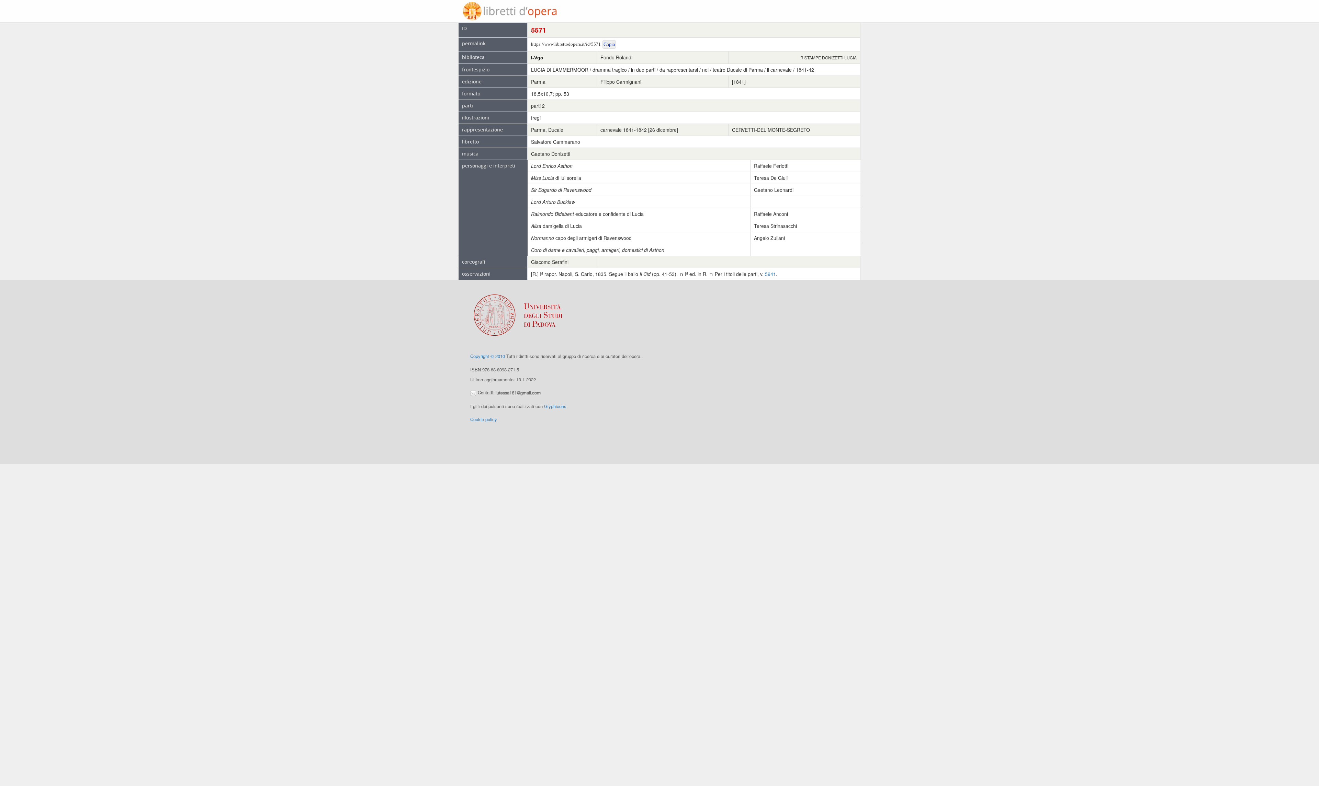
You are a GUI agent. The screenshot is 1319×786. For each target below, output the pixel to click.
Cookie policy (483, 419)
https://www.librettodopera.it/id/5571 (566, 44)
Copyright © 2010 (487, 356)
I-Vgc (537, 57)
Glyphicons (555, 406)
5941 (770, 273)
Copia (609, 44)
